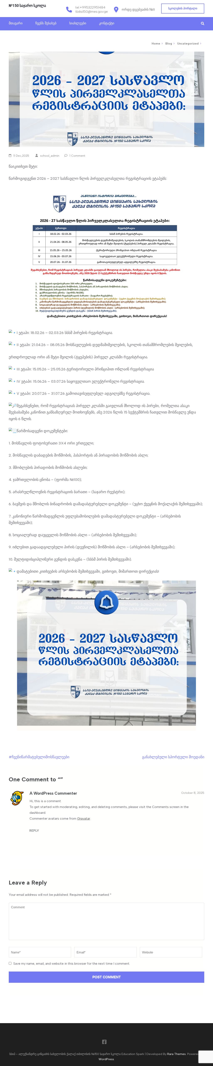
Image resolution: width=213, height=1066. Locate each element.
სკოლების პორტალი (182, 8)
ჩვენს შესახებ (45, 23)
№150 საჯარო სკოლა (27, 5)
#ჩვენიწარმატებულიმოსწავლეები (39, 757)
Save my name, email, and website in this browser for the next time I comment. (71, 963)
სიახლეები (77, 23)
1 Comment (77, 156)
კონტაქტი (106, 23)
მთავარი (15, 23)
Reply (34, 831)
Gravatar (83, 818)
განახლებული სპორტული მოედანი (173, 757)
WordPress (106, 1059)
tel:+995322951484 (90, 7)
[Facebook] (104, 1043)
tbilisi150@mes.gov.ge (91, 12)
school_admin (49, 156)
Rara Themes (176, 1054)
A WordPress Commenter (53, 793)
